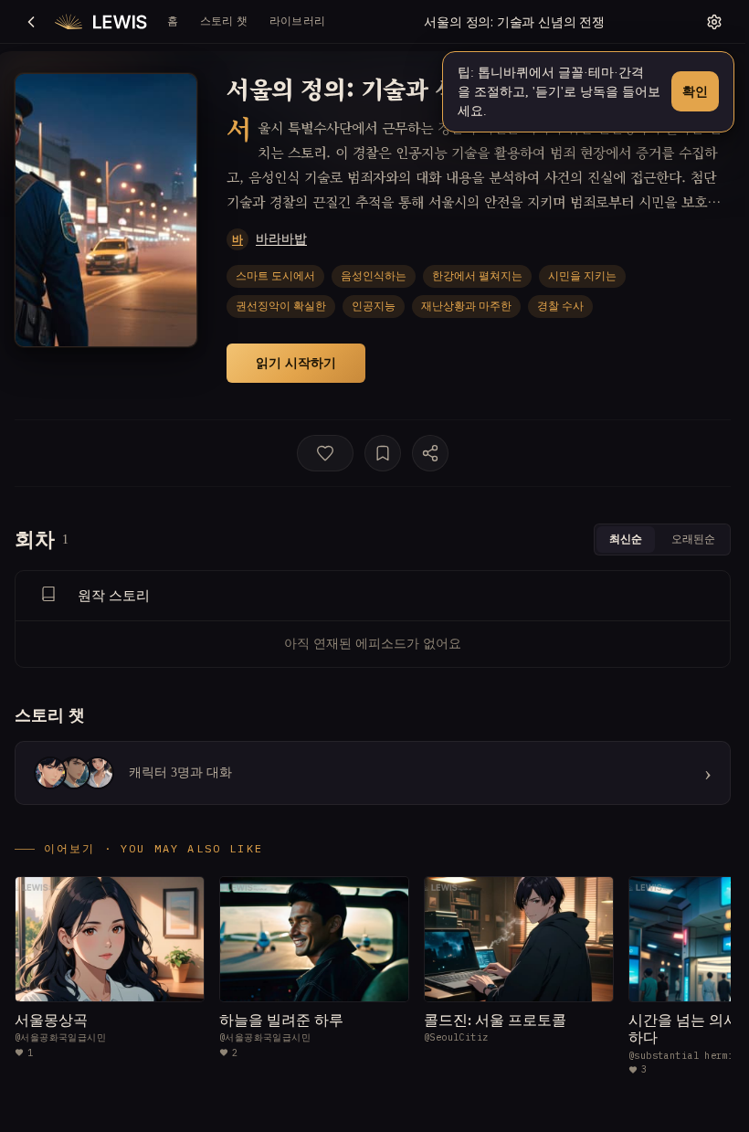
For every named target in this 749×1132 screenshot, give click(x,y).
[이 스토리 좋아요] (325, 453)
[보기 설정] (714, 22)
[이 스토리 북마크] (382, 453)
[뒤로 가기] (31, 22)
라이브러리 (297, 20)
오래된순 (693, 538)
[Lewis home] (101, 22)
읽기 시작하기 (296, 362)
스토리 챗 (224, 20)
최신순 (625, 538)
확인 (695, 91)
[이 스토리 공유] (430, 453)
